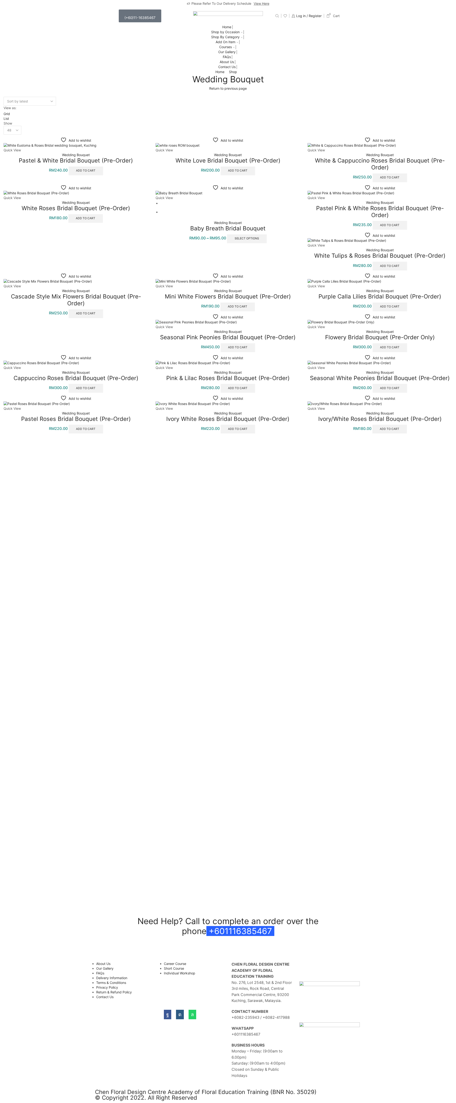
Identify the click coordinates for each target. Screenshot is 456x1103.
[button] (140, 15)
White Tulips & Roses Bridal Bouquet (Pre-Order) (380, 255)
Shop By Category (225, 37)
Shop (233, 72)
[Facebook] (167, 1014)
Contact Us (227, 67)
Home (226, 27)
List (6, 118)
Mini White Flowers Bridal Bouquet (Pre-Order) (228, 296)
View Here (261, 3)
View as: (10, 108)
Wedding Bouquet (76, 155)
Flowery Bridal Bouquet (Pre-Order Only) (380, 337)
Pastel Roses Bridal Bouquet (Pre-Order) (76, 418)
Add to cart (85, 170)
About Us (227, 62)
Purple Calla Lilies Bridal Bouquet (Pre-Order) (379, 296)
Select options (247, 238)
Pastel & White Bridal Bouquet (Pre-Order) (76, 160)
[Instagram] (180, 1014)
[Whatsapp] (192, 1014)
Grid (7, 114)
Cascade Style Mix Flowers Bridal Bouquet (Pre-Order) (76, 300)
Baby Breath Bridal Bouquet (228, 228)
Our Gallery (227, 52)
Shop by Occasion (225, 32)
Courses (225, 47)
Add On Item (225, 42)
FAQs (227, 57)
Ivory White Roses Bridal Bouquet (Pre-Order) (228, 418)
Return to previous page (228, 88)
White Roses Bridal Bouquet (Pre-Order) (76, 208)
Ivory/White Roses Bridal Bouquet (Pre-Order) (380, 418)
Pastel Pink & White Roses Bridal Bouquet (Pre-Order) (380, 212)
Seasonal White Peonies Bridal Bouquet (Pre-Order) (380, 378)
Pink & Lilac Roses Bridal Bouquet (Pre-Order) (228, 378)
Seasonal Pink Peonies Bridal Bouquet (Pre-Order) (228, 337)
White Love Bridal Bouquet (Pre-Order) (228, 160)
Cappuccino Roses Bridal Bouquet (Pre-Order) (76, 378)
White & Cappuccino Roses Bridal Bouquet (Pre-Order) (380, 164)
